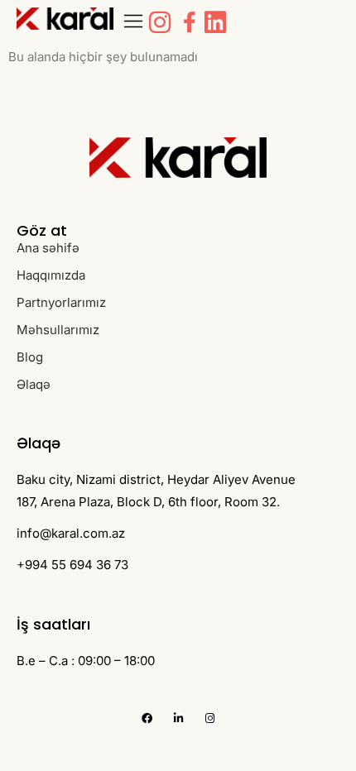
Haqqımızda (51, 275)
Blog (30, 357)
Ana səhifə (48, 248)
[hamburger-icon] (133, 22)
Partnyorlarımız (61, 302)
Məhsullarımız (58, 330)
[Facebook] (147, 718)
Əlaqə (34, 384)
